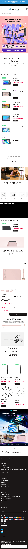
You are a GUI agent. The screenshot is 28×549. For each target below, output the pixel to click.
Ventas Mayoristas (5, 494)
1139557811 (3, 465)
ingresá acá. (22, 541)
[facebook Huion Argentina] (4, 459)
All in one (3, 482)
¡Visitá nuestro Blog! (5, 472)
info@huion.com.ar (5, 467)
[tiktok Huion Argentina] (9, 459)
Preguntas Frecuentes (6, 498)
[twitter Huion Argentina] (12, 459)
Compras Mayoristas (5, 486)
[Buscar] (25, 13)
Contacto (3, 502)
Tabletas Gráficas (4, 478)
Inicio (2, 476)
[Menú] (1, 9)
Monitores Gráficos (5, 480)
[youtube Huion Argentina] (6, 459)
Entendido (16, 546)
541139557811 (4, 463)
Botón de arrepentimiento (6, 542)
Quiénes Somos (4, 492)
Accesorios (3, 484)
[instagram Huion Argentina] (1, 459)
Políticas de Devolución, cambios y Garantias (10, 496)
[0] (26, 9)
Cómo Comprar (4, 500)
